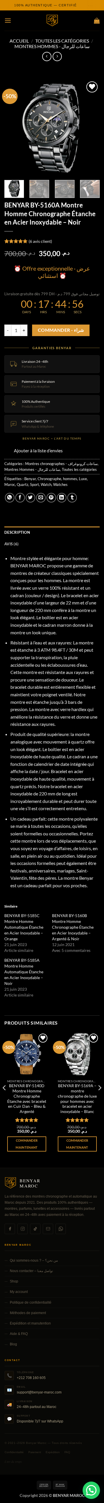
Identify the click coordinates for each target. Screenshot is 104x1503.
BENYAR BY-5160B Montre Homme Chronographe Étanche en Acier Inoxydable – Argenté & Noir (73, 927)
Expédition (53, 1452)
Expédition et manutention (30, 1323)
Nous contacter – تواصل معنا (31, 1271)
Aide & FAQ (19, 1334)
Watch (46, 484)
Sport (34, 484)
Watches (60, 484)
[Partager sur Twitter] (30, 497)
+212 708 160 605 (31, 1378)
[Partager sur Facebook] (20, 497)
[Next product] (46, 56)
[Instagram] (22, 1229)
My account (19, 1292)
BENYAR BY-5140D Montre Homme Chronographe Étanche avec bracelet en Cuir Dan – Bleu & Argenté (26, 1098)
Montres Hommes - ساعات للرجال (52, 46)
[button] (7, 20)
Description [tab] (17, 532)
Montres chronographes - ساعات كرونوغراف (61, 463)
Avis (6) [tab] (11, 544)
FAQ (67, 1452)
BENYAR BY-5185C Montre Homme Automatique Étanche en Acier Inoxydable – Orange (23, 927)
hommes (70, 478)
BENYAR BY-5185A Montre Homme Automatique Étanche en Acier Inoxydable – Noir (23, 972)
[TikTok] (35, 1229)
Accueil (19, 40)
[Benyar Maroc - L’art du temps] (52, 21)
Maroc (9, 484)
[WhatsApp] (60, 1229)
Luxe (83, 478)
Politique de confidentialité (30, 1302)
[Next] (90, 127)
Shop (14, 1281)
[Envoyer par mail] (41, 497)
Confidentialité (14, 1452)
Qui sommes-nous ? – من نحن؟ (34, 1260)
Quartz (22, 484)
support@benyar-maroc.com (39, 1392)
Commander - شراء (61, 330)
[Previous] (13, 127)
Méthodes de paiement (28, 1313)
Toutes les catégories (62, 40)
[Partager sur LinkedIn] (61, 497)
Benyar (30, 478)
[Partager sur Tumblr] (72, 497)
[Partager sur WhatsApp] (9, 497)
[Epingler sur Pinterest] (51, 497)
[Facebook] (10, 1229)
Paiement (34, 1452)
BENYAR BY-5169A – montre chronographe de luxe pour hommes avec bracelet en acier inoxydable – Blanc (77, 1098)
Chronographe (49, 478)
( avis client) (40, 240)
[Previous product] (57, 56)
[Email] (48, 1229)
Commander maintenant (27, 1143)
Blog (13, 1344)
